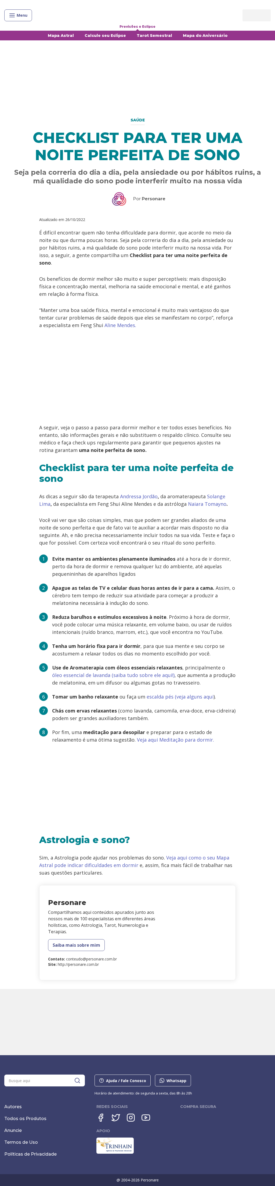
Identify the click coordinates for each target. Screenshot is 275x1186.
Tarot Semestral (154, 35)
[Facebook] (100, 1117)
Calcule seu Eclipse (105, 35)
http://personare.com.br (78, 964)
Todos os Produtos (25, 1118)
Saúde (138, 120)
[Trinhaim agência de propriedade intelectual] (115, 1152)
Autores (13, 1106)
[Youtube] (146, 1117)
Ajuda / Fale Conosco (126, 1080)
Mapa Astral (61, 35)
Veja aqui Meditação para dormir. (175, 739)
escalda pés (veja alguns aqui (180, 696)
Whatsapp (176, 1080)
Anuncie (13, 1130)
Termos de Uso (21, 1142)
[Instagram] (130, 1117)
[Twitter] (115, 1117)
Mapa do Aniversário (205, 35)
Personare (153, 198)
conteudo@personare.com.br (91, 959)
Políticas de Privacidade (30, 1154)
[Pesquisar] (77, 1080)
